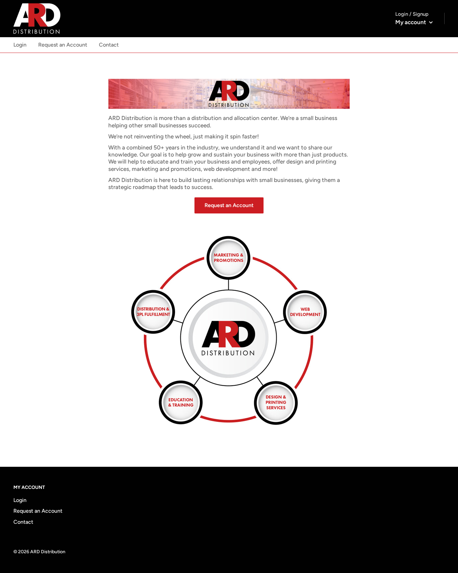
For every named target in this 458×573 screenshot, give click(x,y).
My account (411, 22)
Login (19, 45)
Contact (109, 45)
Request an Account (62, 45)
